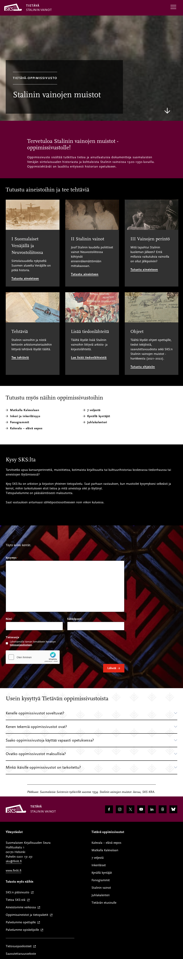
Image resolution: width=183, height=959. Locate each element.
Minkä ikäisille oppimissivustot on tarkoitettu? (43, 767)
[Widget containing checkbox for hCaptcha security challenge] (33, 657)
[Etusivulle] (16, 811)
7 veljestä (98, 858)
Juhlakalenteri (101, 895)
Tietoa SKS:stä (16, 900)
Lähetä (111, 668)
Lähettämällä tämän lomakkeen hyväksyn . (33, 643)
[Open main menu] (173, 7)
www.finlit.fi (13, 870)
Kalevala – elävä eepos (26, 428)
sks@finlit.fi (14, 861)
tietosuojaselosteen (21, 644)
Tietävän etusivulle (104, 903)
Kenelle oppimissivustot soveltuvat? (35, 713)
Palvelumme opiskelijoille (23, 930)
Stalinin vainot (101, 888)
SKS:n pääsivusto (18, 892)
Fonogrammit (101, 880)
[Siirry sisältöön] (167, 111)
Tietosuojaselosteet (19, 946)
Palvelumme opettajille (21, 922)
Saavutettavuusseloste (21, 954)
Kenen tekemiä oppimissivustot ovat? (36, 726)
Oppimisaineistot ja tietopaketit (28, 915)
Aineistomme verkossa (22, 907)
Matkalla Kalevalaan (105, 850)
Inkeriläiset (99, 865)
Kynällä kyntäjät (102, 873)
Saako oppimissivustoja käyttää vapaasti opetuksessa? (50, 740)
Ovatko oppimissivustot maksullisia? (36, 753)
